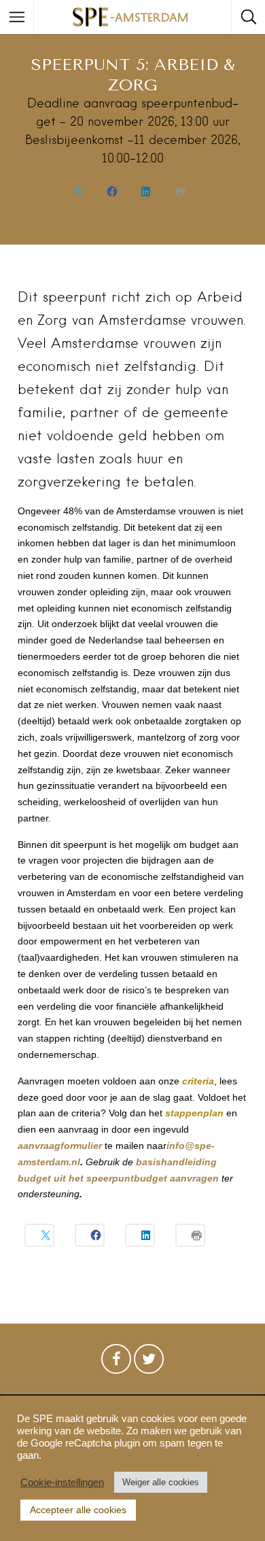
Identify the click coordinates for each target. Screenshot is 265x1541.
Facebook (116, 1362)
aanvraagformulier (60, 1145)
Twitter (148, 1362)
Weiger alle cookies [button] (160, 1482)
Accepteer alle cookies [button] (78, 1509)
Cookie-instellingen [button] (62, 1482)
